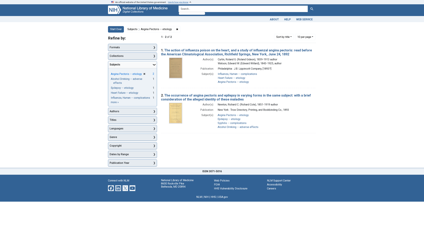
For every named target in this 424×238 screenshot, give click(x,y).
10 (304, 37)
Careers (271, 188)
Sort (283, 37)
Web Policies (222, 180)
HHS (213, 196)
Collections (117, 56)
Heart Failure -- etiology (231, 77)
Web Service (304, 19)
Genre (113, 137)
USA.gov (223, 196)
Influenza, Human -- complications (237, 74)
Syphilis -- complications (232, 123)
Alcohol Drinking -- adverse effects (238, 127)
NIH (206, 196)
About (274, 19)
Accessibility (274, 184)
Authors (114, 111)
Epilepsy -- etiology (229, 119)
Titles (113, 119)
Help (287, 19)
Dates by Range (119, 154)
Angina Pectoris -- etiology (233, 81)
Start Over (116, 29)
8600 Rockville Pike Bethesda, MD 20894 (173, 185)
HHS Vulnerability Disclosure (230, 188)
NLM (199, 196)
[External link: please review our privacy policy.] (111, 188)
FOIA (217, 184)
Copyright (116, 145)
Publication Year (119, 162)
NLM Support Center (279, 180)
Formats (115, 47)
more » (115, 102)
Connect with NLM (118, 180)
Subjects (115, 64)
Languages (116, 128)
